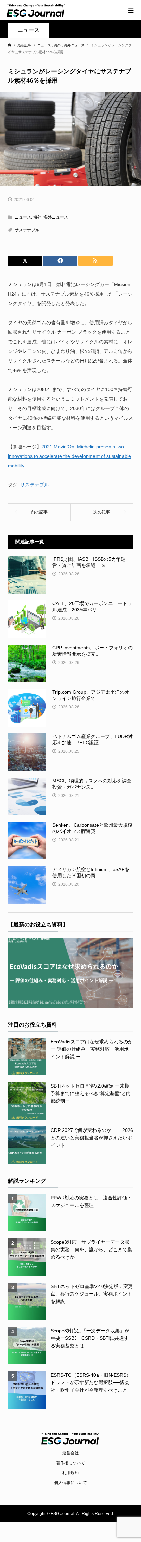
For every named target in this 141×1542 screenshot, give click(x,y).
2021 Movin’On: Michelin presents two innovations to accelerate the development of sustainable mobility (69, 456)
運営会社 (70, 1453)
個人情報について (70, 1482)
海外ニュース (55, 217)
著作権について (70, 1463)
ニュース (28, 30)
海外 (37, 217)
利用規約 (70, 1472)
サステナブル (27, 230)
